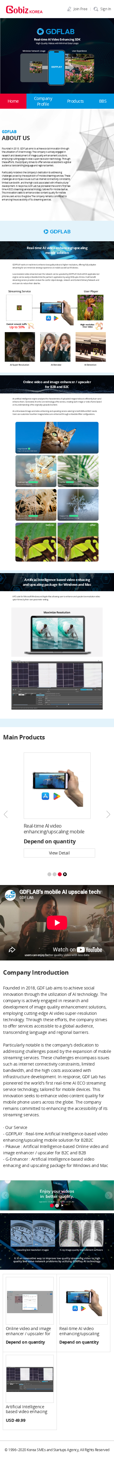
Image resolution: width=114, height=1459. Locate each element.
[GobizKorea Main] (24, 9)
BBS (103, 101)
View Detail (59, 853)
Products (75, 101)
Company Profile (43, 101)
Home (13, 101)
